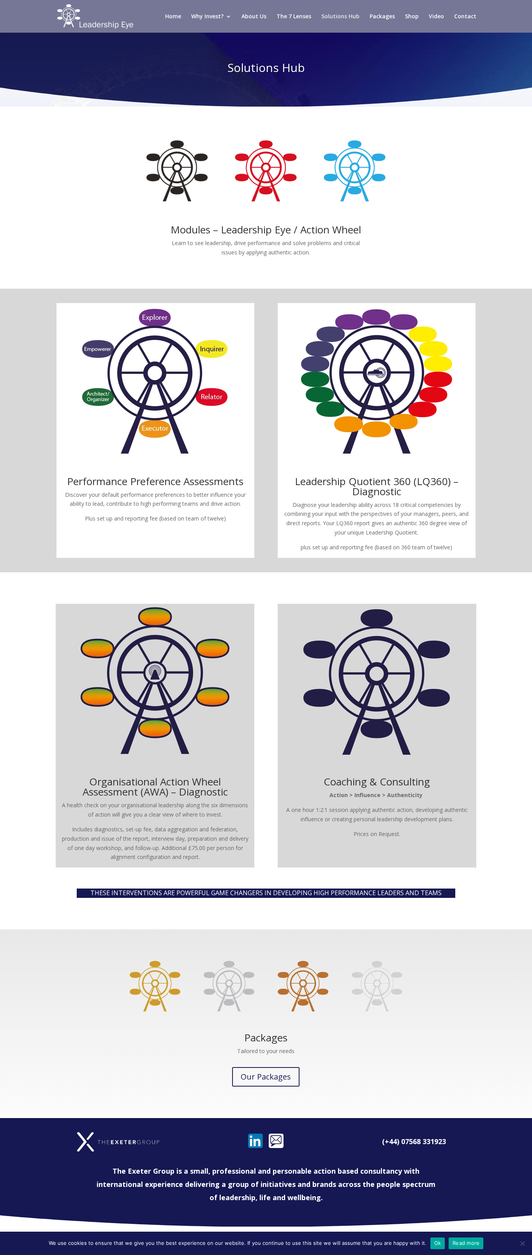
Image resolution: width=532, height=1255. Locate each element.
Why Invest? (207, 17)
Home (173, 17)
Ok (437, 1243)
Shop (412, 17)
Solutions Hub (340, 17)
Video (436, 17)
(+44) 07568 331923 (414, 1141)
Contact (465, 17)
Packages (382, 17)
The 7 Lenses (294, 17)
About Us (253, 17)
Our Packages (266, 1076)
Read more (466, 1243)
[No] (522, 1243)
